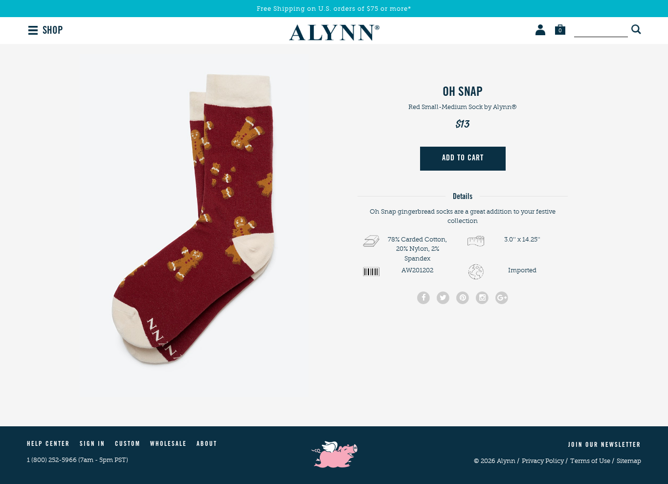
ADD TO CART (463, 158)
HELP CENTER (48, 444)
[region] (194, 225)
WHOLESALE (168, 444)
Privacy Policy (545, 460)
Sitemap (629, 460)
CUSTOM (127, 444)
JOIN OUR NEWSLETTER (604, 445)
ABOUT (207, 444)
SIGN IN (92, 444)
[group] (194, 225)
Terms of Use (592, 460)
